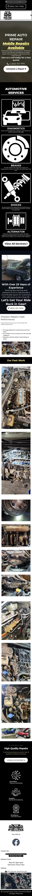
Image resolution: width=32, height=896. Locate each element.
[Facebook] (16, 842)
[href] (16, 881)
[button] (31, 15)
